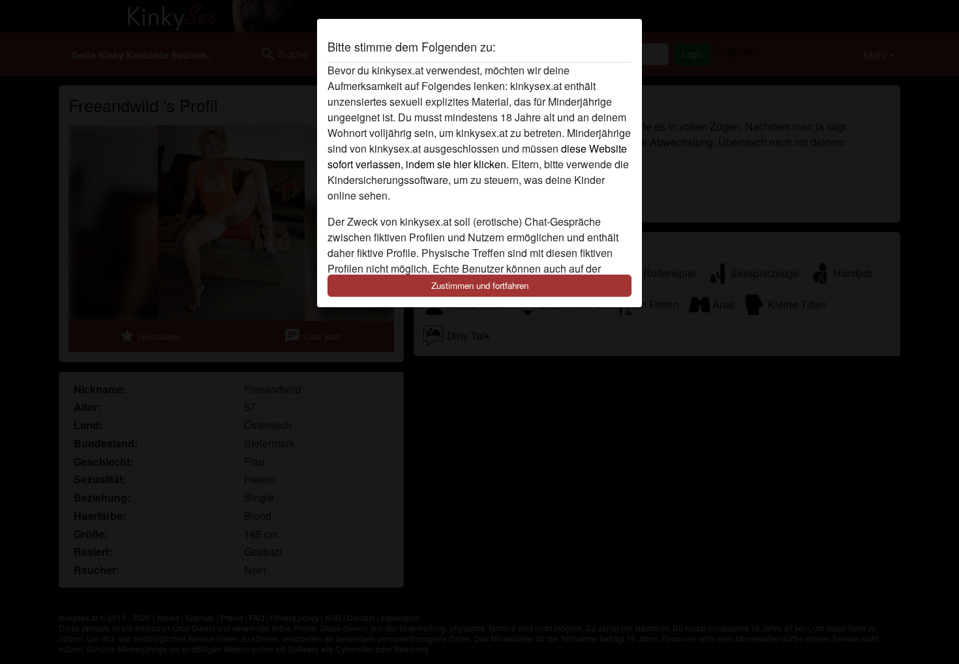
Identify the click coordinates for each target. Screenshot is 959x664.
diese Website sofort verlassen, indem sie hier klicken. (477, 156)
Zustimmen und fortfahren (479, 285)
